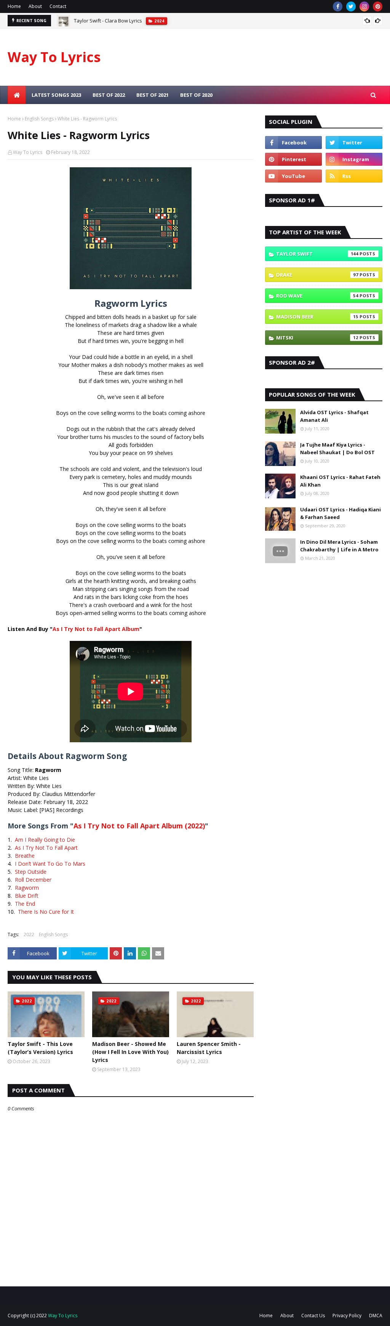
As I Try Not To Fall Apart (46, 847)
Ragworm (27, 887)
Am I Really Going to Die (45, 839)
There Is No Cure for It (46, 911)
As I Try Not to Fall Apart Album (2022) (139, 825)
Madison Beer (317, 316)
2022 (29, 934)
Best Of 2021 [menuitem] (152, 94)
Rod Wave (317, 295)
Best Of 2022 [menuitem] (109, 94)
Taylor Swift (317, 253)
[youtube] (293, 176)
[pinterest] (377, 6)
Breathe (25, 855)
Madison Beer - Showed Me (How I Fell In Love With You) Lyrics (130, 1051)
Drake (317, 274)
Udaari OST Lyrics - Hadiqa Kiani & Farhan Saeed (340, 513)
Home (14, 6)
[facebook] (337, 6)
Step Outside (30, 871)
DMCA (375, 1315)
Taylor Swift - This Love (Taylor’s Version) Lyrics (40, 1047)
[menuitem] (17, 95)
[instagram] (364, 6)
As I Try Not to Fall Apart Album (96, 629)
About (35, 6)
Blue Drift (26, 895)
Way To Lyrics (54, 57)
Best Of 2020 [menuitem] (196, 94)
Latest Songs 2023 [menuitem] (56, 94)
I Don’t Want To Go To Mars (50, 863)
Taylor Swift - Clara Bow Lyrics (108, 20)
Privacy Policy (346, 1315)
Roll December (33, 879)
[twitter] (351, 6)
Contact (58, 6)
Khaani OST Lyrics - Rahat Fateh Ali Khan (340, 481)
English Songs (39, 118)
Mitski (317, 337)
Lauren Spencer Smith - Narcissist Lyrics (209, 1047)
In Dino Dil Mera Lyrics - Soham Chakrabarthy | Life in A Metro (339, 545)
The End (25, 903)
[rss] (354, 176)
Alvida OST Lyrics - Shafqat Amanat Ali (334, 416)
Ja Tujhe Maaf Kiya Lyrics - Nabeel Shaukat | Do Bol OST (337, 448)
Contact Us (313, 1315)
